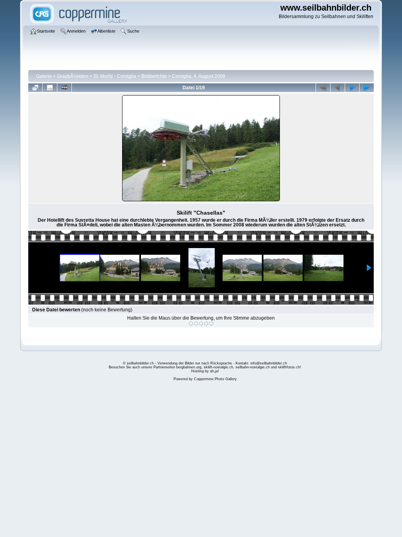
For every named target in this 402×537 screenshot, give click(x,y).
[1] (191, 323)
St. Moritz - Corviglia (114, 76)
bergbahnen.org (188, 367)
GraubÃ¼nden (72, 76)
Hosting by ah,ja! (205, 371)
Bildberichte (154, 76)
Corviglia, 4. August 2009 (198, 76)
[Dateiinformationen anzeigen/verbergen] (50, 87)
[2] (196, 323)
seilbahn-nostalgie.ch (253, 367)
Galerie (44, 76)
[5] (211, 323)
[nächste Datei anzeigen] (352, 87)
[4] (206, 323)
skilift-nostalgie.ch (218, 367)
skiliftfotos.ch (289, 367)
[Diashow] (64, 87)
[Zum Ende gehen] (367, 87)
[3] (201, 323)
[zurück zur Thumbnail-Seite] (35, 87)
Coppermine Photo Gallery (215, 379)
